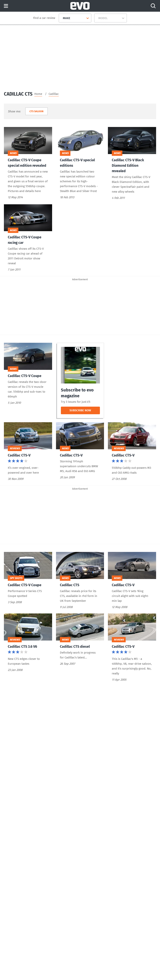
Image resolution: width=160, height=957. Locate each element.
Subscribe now (84, 411)
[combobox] (61, 18)
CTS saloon (36, 111)
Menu (6, 6)
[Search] (153, 6)
